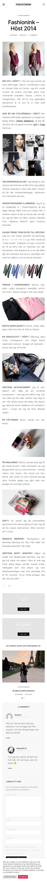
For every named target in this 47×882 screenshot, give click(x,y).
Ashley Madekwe (25, 121)
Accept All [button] (23, 877)
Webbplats (9, 838)
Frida (42, 124)
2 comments (33, 35)
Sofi (35, 124)
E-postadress (10, 829)
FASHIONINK (23, 4)
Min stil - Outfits (23, 597)
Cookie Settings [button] (10, 877)
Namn (8, 820)
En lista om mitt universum (24, 691)
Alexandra (13, 35)
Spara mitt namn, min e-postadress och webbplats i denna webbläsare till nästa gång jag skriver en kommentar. (23, 850)
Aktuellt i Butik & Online (23, 622)
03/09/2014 (28, 603)
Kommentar (10, 795)
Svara (8, 738)
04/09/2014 (23, 35)
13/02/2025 (28, 694)
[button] (22, 698)
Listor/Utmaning (23, 15)
